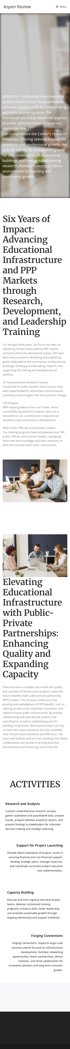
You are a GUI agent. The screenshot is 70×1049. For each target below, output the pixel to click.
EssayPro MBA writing (45, 128)
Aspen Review (17, 6)
